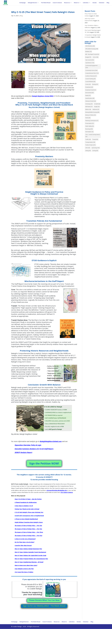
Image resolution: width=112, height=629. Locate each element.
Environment (89, 92)
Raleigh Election (32, 2)
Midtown (96, 109)
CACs (95, 57)
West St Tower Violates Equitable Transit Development (30, 552)
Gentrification (89, 98)
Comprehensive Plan (91, 73)
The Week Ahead (45, 2)
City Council (89, 60)
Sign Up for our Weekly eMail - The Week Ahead (44, 606)
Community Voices (91, 70)
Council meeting (90, 78)
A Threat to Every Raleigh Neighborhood (26, 519)
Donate (95, 2)
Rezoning (89, 129)
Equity (87, 95)
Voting (88, 150)
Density (95, 84)
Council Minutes (90, 81)
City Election (89, 63)
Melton (88, 109)
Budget (88, 57)
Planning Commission (91, 120)
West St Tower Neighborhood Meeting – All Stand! (29, 562)
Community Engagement (91, 66)
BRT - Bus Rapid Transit (92, 54)
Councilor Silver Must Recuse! (23, 545)
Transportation (90, 142)
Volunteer (101, 2)
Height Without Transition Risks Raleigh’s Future (29, 522)
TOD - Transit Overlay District (92, 135)
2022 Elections (90, 46)
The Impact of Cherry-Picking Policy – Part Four (28, 535)
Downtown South (90, 90)
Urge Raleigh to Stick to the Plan (24, 569)
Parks (87, 118)
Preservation (89, 123)
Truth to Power (90, 145)
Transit (95, 139)
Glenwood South (90, 101)
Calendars (86, 2)
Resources (67, 2)
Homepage (22, 2)
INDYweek (88, 106)
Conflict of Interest (91, 76)
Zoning (95, 150)
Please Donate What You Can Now (44, 600)
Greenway (88, 104)
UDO (87, 148)
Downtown (89, 87)
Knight (96, 106)
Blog (108, 2)
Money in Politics (90, 115)
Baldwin (88, 51)
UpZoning (95, 148)
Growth (97, 104)
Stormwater (89, 131)
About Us (76, 2)
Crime (87, 84)
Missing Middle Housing (92, 112)
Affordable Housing (91, 49)
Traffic (88, 139)
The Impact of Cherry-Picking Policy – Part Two (28, 529)
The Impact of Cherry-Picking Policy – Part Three (29, 532)
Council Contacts (57, 2)
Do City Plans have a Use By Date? (24, 542)
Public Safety (89, 126)
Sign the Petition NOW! (44, 463)
